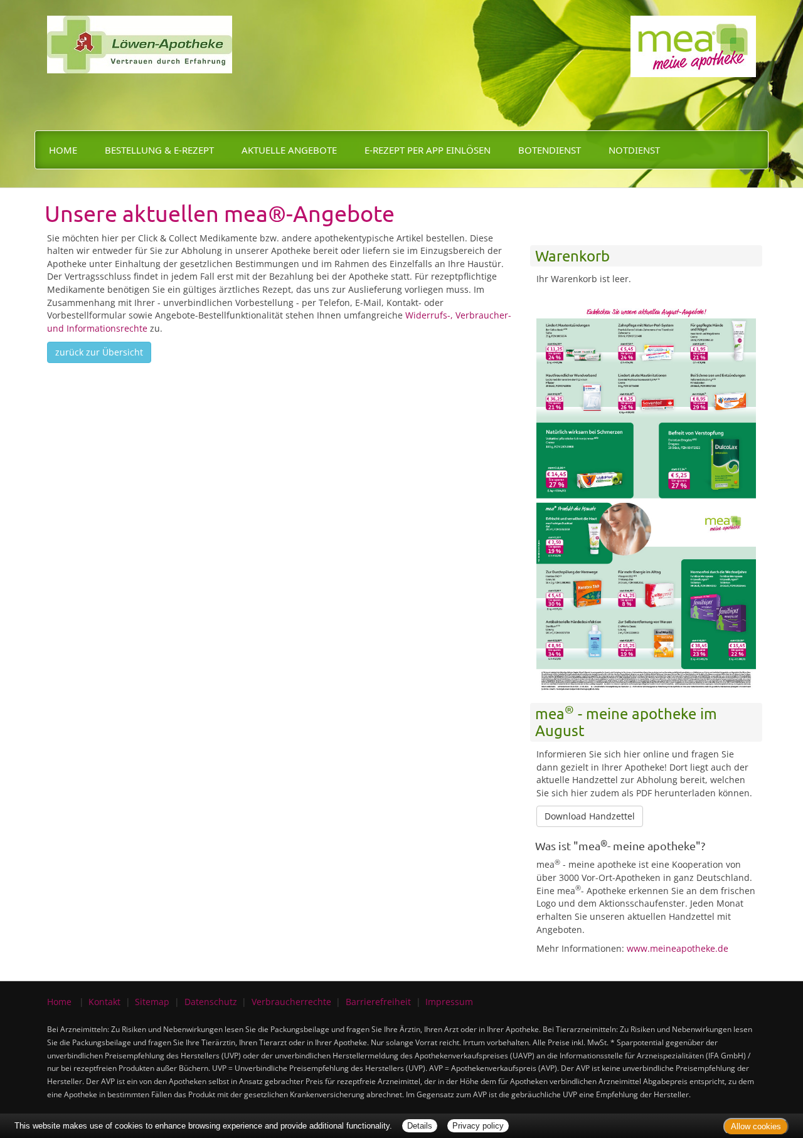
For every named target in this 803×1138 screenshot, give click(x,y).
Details (419, 1125)
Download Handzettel (590, 816)
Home (63, 150)
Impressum (449, 1002)
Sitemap (152, 1002)
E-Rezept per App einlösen (427, 150)
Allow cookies (756, 1126)
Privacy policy (478, 1125)
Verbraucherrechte (291, 1002)
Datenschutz (210, 1002)
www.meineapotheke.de (677, 948)
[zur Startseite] (139, 35)
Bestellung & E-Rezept (159, 150)
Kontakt (104, 1002)
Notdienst (634, 150)
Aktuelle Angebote (289, 150)
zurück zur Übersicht (99, 352)
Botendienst (549, 150)
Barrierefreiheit (378, 1002)
